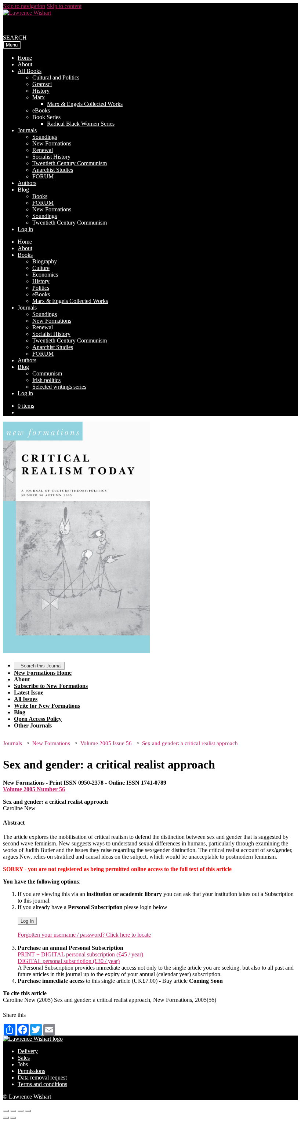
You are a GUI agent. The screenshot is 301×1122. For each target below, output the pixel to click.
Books (39, 196)
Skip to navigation (24, 6)
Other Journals (33, 725)
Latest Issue (28, 692)
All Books (29, 71)
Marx (38, 97)
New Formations (51, 143)
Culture (41, 268)
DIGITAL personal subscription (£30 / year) (69, 961)
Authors (27, 183)
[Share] (13, 1111)
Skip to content (64, 6)
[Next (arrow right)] (13, 1118)
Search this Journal (41, 666)
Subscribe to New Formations (51, 686)
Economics (45, 274)
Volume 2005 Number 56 (34, 789)
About (25, 64)
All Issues (25, 699)
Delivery (28, 1051)
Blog (23, 189)
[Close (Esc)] (6, 1111)
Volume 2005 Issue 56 (106, 743)
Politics (40, 288)
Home (25, 58)
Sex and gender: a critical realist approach (190, 743)
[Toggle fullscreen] (20, 1111)
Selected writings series (59, 387)
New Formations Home (43, 673)
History (41, 91)
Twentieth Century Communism (69, 163)
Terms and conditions (42, 1084)
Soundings (44, 137)
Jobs (23, 1064)
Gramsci (42, 84)
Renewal (42, 150)
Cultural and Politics (55, 77)
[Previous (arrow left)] (6, 1118)
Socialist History (51, 156)
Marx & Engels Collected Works (85, 104)
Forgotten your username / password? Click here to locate (84, 935)
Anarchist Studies (52, 170)
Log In (27, 921)
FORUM (43, 176)
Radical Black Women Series (81, 124)
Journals (27, 130)
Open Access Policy (38, 719)
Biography (44, 261)
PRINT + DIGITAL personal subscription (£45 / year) (80, 954)
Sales (24, 1058)
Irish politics (46, 380)
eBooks (41, 110)
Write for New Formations (47, 706)
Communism (47, 373)
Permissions (31, 1071)
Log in (25, 229)
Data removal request (42, 1077)
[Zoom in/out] (28, 1111)
